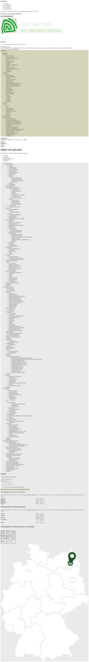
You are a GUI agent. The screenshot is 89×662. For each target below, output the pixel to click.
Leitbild (10, 166)
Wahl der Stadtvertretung (15, 385)
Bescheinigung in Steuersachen (16, 327)
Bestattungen (12, 344)
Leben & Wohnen (5, 53)
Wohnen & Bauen (10, 61)
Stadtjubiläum (12, 174)
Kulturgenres (9, 109)
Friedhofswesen (10, 90)
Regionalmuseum (13, 390)
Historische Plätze (13, 430)
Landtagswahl (12, 380)
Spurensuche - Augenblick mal (16, 432)
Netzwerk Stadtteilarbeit (12, 65)
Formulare (11, 309)
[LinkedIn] (8, 38)
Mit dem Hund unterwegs (15, 268)
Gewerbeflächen (13, 451)
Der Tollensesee (13, 426)
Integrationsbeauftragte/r (15, 302)
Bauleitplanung (12, 233)
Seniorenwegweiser (16, 204)
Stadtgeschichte (13, 167)
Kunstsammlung (13, 392)
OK (1, 16)
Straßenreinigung (13, 279)
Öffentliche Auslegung (17, 234)
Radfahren (11, 273)
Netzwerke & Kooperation (12, 128)
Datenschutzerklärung (8, 158)
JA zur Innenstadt (10, 57)
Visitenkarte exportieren (24, 489)
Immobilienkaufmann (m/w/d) (19, 364)
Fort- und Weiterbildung (14, 214)
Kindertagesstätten (13, 209)
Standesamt (9, 88)
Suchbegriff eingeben (6, 139)
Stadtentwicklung (10, 134)
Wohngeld (11, 323)
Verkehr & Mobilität (10, 67)
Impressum (6, 157)
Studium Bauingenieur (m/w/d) (19, 363)
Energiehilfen (12, 325)
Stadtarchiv (11, 396)
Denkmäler (11, 418)
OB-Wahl (11, 384)
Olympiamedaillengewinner (18, 404)
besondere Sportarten (14, 409)
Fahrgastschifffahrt (13, 427)
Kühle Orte (11, 254)
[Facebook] (2, 38)
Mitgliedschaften (13, 305)
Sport (7, 107)
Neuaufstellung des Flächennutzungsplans (22, 237)
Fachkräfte (8, 125)
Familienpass (15, 189)
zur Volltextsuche (7, 9)
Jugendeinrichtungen (17, 197)
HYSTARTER (12, 250)
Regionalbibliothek (13, 393)
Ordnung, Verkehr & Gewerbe (13, 86)
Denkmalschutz (12, 245)
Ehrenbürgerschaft (13, 172)
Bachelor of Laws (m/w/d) (18, 360)
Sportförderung (12, 411)
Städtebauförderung (16, 230)
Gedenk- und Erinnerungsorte (16, 421)
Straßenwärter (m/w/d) (17, 368)
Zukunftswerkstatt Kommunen (16, 259)
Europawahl (12, 377)
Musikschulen (12, 217)
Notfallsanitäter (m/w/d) (18, 367)
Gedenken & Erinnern (11, 111)
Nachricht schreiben (5, 489)
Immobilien (11, 452)
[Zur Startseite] (32, 35)
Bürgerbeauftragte (13, 304)
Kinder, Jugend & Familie (15, 188)
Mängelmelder (12, 306)
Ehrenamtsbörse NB (16, 179)
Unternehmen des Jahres (12, 126)
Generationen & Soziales (12, 58)
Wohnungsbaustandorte (15, 222)
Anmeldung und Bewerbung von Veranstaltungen (21, 415)
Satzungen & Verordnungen (12, 84)
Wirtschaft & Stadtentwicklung (7, 117)
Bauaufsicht (12, 242)
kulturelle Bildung (13, 216)
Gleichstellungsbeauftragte (15, 300)
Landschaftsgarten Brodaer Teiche (17, 431)
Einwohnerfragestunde (14, 329)
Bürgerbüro (9, 91)
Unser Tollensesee (13, 170)
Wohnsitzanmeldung (14, 317)
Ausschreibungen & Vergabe (13, 130)
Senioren (11, 198)
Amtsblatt (8, 96)
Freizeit (8, 66)
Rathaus (8, 78)
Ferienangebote (12, 269)
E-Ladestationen (13, 281)
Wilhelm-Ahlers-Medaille (18, 180)
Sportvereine (12, 407)
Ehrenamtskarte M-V (17, 177)
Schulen (14, 192)
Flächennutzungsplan (17, 235)
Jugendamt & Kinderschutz (18, 195)
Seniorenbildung (16, 201)
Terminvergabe (9, 82)
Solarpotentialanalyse (14, 248)
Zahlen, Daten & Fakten (14, 443)
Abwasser (11, 243)
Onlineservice (9, 80)
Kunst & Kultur (12, 263)
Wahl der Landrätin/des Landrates (17, 383)
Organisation (12, 293)
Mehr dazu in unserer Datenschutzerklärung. (11, 13)
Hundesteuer (12, 321)
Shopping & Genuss (13, 267)
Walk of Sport (12, 402)
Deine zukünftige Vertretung (18, 372)
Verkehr (11, 322)
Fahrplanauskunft (13, 277)
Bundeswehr (12, 184)
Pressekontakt (12, 352)
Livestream (11, 289)
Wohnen (11, 221)
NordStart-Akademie (14, 256)
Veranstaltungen (10, 108)
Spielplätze (14, 193)
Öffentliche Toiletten (14, 436)
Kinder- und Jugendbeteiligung (16, 301)
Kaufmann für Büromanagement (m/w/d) (22, 358)
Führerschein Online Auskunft (16, 315)
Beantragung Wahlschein (15, 376)
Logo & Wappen (13, 168)
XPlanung (14, 241)
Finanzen (8, 87)
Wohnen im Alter (16, 202)
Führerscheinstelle (10, 92)
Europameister (15, 406)
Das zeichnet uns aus (17, 369)
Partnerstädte (12, 171)
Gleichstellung (12, 205)
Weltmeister (14, 405)
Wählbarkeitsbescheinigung (15, 330)
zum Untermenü (7, 6)
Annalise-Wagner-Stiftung (15, 394)
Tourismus (8, 112)
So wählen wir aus (16, 371)
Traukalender (12, 340)
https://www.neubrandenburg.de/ (13, 487)
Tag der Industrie (10, 132)
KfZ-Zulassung (9, 93)
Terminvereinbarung (30, 494)
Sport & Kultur (5, 103)
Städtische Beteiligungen (12, 133)
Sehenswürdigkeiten (14, 425)
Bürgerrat (11, 175)
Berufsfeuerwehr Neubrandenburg (17, 296)
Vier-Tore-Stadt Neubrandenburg (8, 477)
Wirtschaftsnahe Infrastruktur (13, 124)
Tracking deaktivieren (8, 16)
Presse (7, 95)
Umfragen (8, 99)
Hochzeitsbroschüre (14, 342)
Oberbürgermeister (10, 76)
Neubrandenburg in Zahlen (12, 69)
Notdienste (11, 310)
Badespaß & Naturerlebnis (15, 266)
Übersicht (5, 161)
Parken (8, 113)
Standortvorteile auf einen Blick (16, 446)
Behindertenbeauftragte (14, 298)
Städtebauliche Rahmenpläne (16, 225)
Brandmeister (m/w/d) (17, 365)
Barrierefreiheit (6, 159)
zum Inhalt (6, 3)
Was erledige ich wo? (11, 79)
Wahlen (8, 100)
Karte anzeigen (14, 489)
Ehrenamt (11, 176)
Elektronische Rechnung (15, 326)
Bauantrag (11, 319)
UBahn (10, 276)
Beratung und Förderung (15, 450)
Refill (10, 252)
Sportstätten (12, 410)
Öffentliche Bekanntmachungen (14, 83)
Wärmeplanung (12, 251)
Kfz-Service (11, 314)
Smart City (8, 71)
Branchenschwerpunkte (12, 120)
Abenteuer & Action (13, 264)
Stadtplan (8, 70)
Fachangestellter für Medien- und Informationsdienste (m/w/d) (27, 359)
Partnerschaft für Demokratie (16, 258)
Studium (11, 213)
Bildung (8, 59)
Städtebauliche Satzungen (15, 231)
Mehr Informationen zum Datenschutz (10, 49)
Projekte (8, 63)
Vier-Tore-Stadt (9, 55)
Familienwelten (15, 196)
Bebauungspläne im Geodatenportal (20, 239)
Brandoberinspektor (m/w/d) (19, 361)
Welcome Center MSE (14, 457)
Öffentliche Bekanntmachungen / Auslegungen (14, 44)
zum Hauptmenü (7, 5)
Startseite (3, 142)
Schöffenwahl (15, 181)
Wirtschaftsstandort (11, 118)
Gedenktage (12, 422)
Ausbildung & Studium (14, 356)
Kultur (7, 105)
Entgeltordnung (12, 413)
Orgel (13, 400)
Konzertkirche (12, 398)
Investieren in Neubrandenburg (13, 121)
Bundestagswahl (13, 379)
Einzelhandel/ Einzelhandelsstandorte (18, 444)
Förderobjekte (12, 227)
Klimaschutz (9, 62)
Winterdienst (12, 280)
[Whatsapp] (11, 38)
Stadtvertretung (10, 75)
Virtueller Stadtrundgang (15, 429)
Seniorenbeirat (15, 200)
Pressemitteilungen (13, 351)
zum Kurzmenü (7, 7)
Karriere (8, 97)
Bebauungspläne (16, 238)
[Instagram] (5, 38)
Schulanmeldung (16, 212)
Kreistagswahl (12, 381)
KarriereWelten (12, 460)
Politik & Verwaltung (6, 73)
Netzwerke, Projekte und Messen (17, 218)
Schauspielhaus (13, 397)
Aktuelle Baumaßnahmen (15, 272)
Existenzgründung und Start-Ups (14, 122)
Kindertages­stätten (16, 191)
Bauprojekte (12, 226)
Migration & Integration (14, 206)
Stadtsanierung (12, 229)
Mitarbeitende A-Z (13, 294)
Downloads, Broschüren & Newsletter (15, 129)
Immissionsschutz (13, 246)
